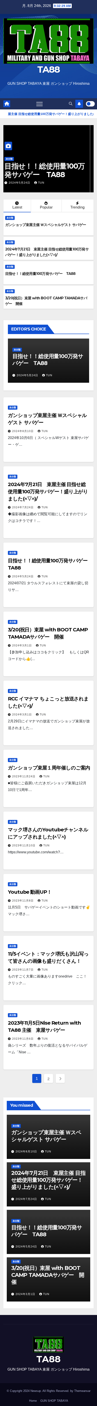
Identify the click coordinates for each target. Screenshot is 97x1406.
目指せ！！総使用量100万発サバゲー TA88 (40, 274)
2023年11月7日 (23, 969)
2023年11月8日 (23, 900)
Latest (17, 207)
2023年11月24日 (24, 776)
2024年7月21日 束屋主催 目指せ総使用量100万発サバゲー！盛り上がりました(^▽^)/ (48, 491)
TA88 (48, 69)
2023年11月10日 (24, 845)
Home (33, 1400)
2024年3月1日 (22, 182)
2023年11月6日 (23, 1038)
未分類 (12, 150)
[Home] (6, 103)
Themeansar (82, 1391)
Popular (46, 207)
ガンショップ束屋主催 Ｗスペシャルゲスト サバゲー (45, 225)
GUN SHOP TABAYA (54, 1400)
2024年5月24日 (23, 576)
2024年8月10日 (23, 431)
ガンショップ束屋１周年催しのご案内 (49, 768)
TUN (43, 182)
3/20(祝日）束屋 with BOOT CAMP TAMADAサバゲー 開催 (47, 166)
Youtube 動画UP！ (30, 892)
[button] (70, 104)
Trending (77, 207)
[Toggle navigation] (39, 104)
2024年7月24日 (23, 507)
